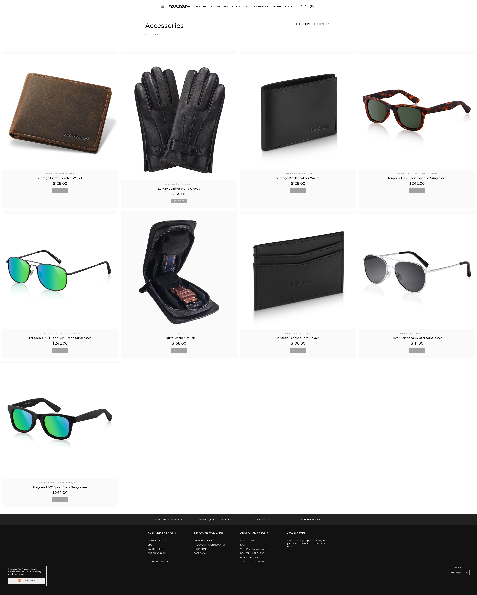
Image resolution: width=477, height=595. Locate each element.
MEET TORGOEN (203, 540)
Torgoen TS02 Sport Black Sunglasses (60, 487)
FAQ (242, 545)
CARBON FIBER (156, 549)
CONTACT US (247, 540)
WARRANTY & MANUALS (253, 549)
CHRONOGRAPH (157, 553)
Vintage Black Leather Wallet (298, 178)
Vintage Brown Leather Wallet (60, 178)
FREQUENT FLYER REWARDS (209, 545)
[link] (167, 519)
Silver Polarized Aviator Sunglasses (417, 338)
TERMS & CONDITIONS (252, 562)
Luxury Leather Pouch (179, 338)
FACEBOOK (200, 553)
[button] (162, 6)
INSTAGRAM (200, 549)
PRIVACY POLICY (249, 557)
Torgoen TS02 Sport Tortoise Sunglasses (417, 178)
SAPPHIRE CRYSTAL (158, 562)
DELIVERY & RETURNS (252, 553)
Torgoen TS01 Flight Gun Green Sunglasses (60, 338)
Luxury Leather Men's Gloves (179, 188)
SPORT (152, 545)
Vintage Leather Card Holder (298, 338)
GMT (150, 557)
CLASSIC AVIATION (158, 540)
